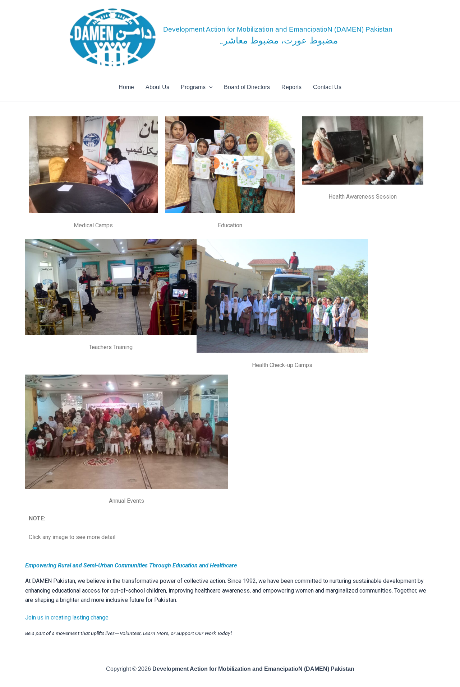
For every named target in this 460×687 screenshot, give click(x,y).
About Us (157, 87)
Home (126, 87)
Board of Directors (247, 87)
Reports (291, 87)
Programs (193, 87)
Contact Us (327, 87)
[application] (209, 87)
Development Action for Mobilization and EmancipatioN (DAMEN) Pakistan (277, 29)
